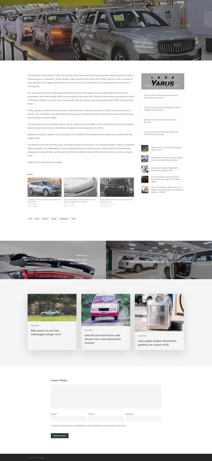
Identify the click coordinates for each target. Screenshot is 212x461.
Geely (37, 219)
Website (129, 414)
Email (91, 414)
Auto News (106, 47)
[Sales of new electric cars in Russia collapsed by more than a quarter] (53, 260)
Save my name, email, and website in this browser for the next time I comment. (90, 425)
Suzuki (53, 219)
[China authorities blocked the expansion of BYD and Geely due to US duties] (81, 187)
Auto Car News (36, 4)
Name (54, 414)
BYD (30, 219)
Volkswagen (64, 219)
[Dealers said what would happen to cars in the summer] (159, 260)
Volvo (73, 219)
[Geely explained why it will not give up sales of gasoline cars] (117, 187)
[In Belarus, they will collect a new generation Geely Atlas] (45, 187)
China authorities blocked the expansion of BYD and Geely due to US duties (80, 200)
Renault (45, 219)
